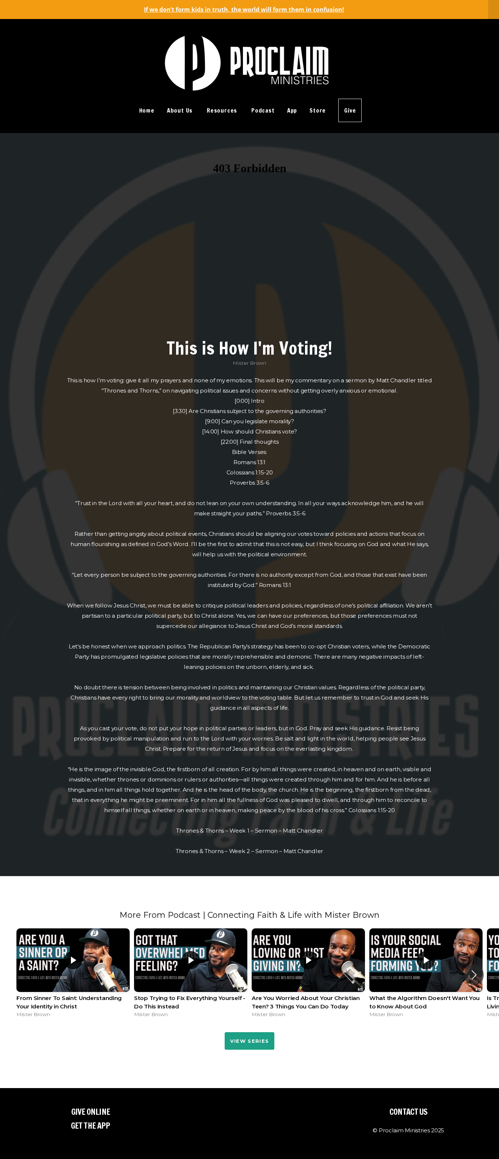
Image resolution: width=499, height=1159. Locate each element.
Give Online (90, 1111)
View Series (249, 1041)
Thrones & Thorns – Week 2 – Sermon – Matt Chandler (249, 851)
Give (350, 110)
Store (317, 110)
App (292, 110)
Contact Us (408, 1111)
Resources (223, 110)
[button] (474, 975)
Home (147, 110)
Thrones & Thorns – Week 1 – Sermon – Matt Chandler (249, 830)
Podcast (263, 110)
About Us (180, 110)
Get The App (90, 1125)
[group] (73, 974)
